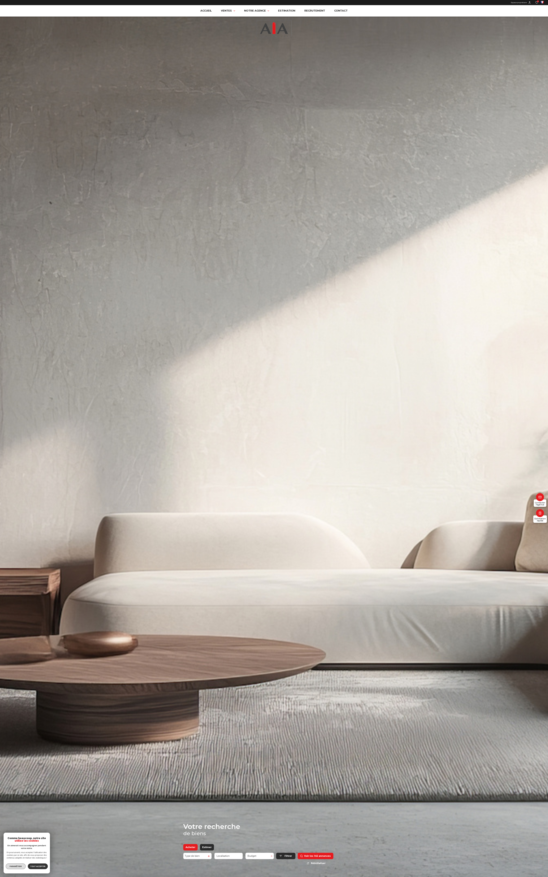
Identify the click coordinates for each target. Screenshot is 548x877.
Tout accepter (37, 866)
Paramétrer (16, 866)
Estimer (207, 847)
